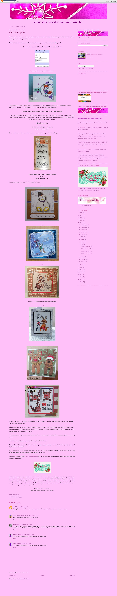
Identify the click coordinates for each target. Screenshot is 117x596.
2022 (81, 213)
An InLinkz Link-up (14, 494)
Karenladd (16, 524)
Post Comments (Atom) (23, 578)
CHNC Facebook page (32, 456)
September (84, 232)
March (83, 257)
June (82, 239)
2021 (81, 215)
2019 (81, 220)
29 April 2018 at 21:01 (26, 524)
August (83, 234)
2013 (81, 274)
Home (11, 26)
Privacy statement (21, 26)
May (82, 242)
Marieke (40, 71)
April (82, 244)
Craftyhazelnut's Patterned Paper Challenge (39, 477)
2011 (81, 279)
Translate (90, 68)
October (83, 229)
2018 (81, 222)
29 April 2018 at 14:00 (33, 515)
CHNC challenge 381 (86, 251)
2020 (81, 217)
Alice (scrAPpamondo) (19, 515)
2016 (81, 267)
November (84, 227)
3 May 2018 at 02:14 (27, 543)
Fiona (42, 186)
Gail (14, 507)
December (84, 224)
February (83, 259)
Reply (14, 511)
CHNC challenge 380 (86, 253)
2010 (81, 282)
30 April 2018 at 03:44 (28, 534)
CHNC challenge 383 (17, 32)
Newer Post (12, 575)
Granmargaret (17, 534)
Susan (42, 344)
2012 (81, 277)
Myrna (42, 305)
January (83, 261)
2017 (81, 264)
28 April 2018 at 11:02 (22, 507)
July (82, 237)
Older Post (72, 575)
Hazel (42, 225)
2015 (81, 269)
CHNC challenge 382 (86, 249)
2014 (81, 272)
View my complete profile (93, 57)
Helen (42, 264)
